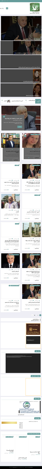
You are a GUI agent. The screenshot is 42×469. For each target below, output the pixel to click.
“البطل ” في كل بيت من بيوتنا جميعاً (22, 452)
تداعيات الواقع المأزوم (36, 461)
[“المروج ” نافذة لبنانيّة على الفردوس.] (31, 201)
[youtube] (2, 0)
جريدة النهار (21, 426)
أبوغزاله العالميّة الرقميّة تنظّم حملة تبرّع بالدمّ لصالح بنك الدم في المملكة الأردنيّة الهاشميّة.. (12, 241)
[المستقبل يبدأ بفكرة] (10, 260)
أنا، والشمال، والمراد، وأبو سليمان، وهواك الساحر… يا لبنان (32, 241)
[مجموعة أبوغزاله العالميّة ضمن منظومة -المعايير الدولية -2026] (31, 260)
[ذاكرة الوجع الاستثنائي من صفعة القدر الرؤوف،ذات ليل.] (21, 28)
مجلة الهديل (21, 422)
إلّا (15, 134)
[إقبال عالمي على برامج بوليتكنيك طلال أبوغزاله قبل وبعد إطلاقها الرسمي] (27, 47)
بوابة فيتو (21, 423)
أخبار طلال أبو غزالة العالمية (36, 165)
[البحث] (3, 8)
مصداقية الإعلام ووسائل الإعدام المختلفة (33, 95)
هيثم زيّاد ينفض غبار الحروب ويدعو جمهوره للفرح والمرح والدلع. (29, 67)
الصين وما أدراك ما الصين (9, 457)
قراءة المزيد (37, 157)
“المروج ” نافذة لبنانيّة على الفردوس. (27, 100)
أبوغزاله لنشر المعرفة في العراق (34, 302)
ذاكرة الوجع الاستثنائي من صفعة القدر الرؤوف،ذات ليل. (30, 39)
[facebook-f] (7, 0)
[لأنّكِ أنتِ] (10, 201)
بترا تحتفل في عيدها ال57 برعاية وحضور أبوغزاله (12, 303)
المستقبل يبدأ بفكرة (15, 271)
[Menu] (7, 8)
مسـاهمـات (17, 223)
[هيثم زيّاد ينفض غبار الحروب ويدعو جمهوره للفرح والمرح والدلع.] (10, 171)
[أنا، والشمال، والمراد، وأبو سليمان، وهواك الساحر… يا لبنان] (31, 229)
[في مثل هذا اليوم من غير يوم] (31, 140)
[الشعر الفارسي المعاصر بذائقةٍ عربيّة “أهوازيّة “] (10, 140)
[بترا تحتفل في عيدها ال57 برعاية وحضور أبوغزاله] (10, 291)
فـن (15, 165)
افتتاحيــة (36, 134)
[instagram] (3, 0)
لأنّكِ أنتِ (14, 100)
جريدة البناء (21, 428)
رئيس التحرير (19, 120)
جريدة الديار (21, 425)
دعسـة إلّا (32, 134)
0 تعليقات (31, 149)
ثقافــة (13, 134)
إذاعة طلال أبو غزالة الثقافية (33, 421)
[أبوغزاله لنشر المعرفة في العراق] (31, 291)
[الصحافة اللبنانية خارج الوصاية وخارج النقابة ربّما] (37, 75)
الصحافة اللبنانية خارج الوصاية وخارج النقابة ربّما (31, 81)
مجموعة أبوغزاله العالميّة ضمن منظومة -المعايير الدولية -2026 (33, 272)
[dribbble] (4, 0)
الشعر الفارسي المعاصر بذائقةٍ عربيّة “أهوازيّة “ (12, 152)
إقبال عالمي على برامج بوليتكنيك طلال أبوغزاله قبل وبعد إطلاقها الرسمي (27, 53)
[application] (33, 340)
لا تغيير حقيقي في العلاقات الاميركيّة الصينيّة (13, 118)
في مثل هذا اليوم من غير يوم (35, 151)
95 (34, 315)
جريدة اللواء (21, 424)
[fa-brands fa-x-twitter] (6, 0)
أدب (17, 134)
